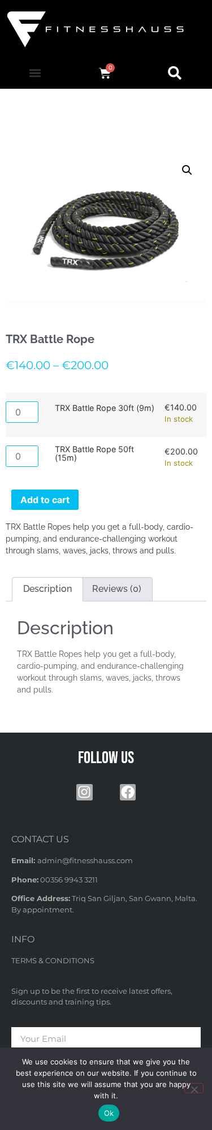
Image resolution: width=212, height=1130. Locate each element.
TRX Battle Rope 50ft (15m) (94, 453)
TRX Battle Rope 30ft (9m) (104, 408)
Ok (109, 1113)
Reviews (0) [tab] (116, 588)
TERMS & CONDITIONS (52, 960)
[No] (194, 1088)
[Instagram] (84, 792)
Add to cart (45, 499)
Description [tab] (47, 588)
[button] (34, 73)
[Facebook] (128, 792)
